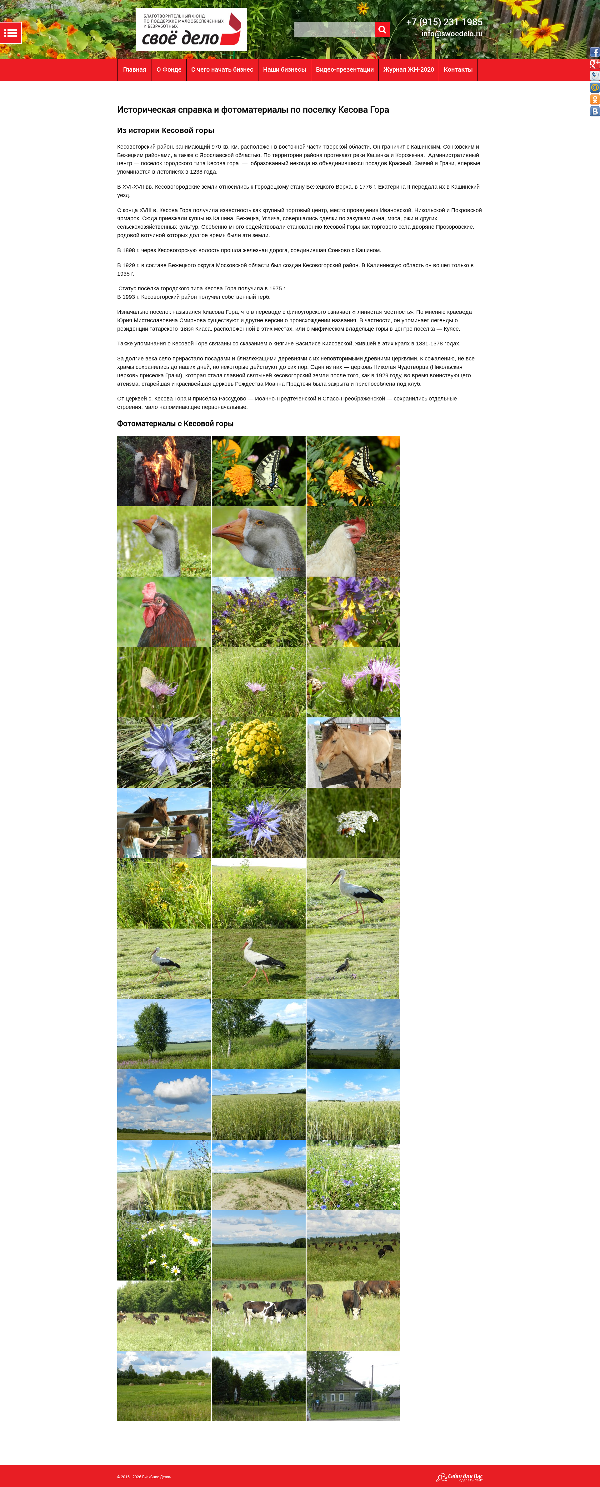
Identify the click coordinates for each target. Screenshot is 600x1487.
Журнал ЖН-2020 (408, 69)
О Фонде (169, 69)
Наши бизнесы (284, 69)
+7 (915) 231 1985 (444, 22)
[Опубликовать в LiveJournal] (595, 76)
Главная (134, 69)
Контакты (458, 69)
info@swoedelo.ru (452, 33)
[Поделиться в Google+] (595, 64)
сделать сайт (471, 1479)
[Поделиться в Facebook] (595, 52)
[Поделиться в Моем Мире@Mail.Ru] (595, 88)
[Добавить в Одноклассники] (595, 99)
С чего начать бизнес (222, 69)
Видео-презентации (345, 69)
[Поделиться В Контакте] (595, 111)
